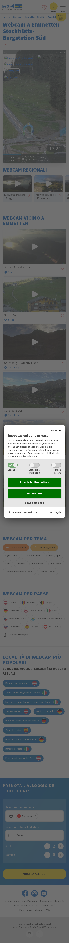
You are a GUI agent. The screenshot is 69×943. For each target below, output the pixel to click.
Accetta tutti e (34, 482)
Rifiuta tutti (34, 493)
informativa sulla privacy (27, 456)
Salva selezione (34, 503)
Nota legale (55, 512)
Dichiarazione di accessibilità (22, 512)
